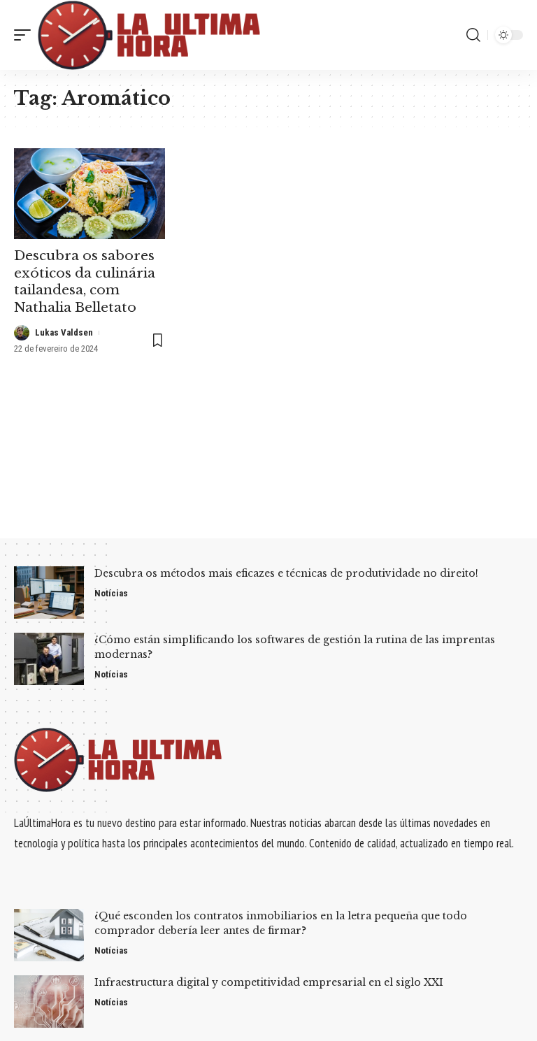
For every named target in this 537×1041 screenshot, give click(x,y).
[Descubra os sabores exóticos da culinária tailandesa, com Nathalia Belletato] (89, 193)
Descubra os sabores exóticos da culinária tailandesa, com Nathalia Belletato (84, 281)
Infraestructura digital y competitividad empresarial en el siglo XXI (268, 982)
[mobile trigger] (26, 35)
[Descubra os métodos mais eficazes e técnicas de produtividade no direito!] (49, 592)
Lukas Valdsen (64, 332)
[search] (473, 35)
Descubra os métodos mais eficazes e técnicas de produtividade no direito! (286, 573)
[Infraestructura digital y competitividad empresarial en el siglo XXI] (49, 1001)
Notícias (111, 593)
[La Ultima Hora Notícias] (150, 35)
